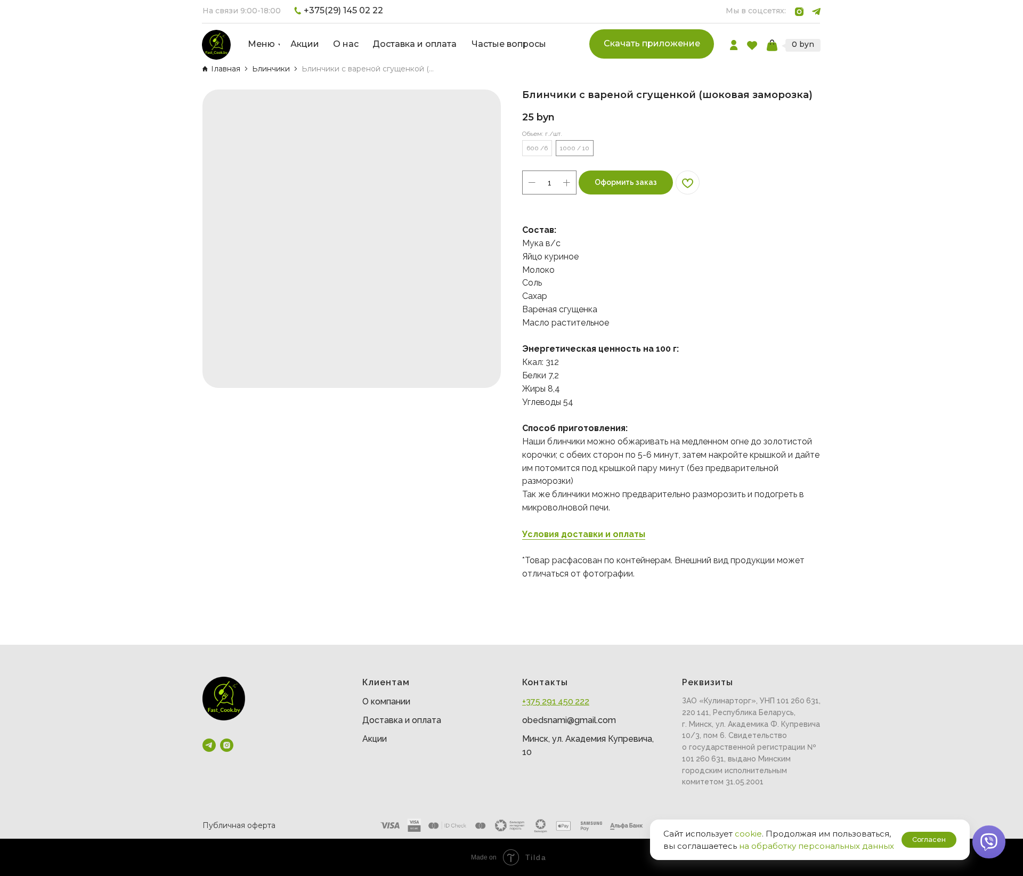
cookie (748, 834)
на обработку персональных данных (816, 846)
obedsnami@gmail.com (569, 720)
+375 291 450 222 (555, 701)
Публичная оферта (238, 825)
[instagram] (226, 745)
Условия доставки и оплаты (583, 534)
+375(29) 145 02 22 (343, 10)
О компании (386, 701)
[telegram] (209, 745)
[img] (216, 45)
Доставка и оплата (401, 720)
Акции (374, 739)
